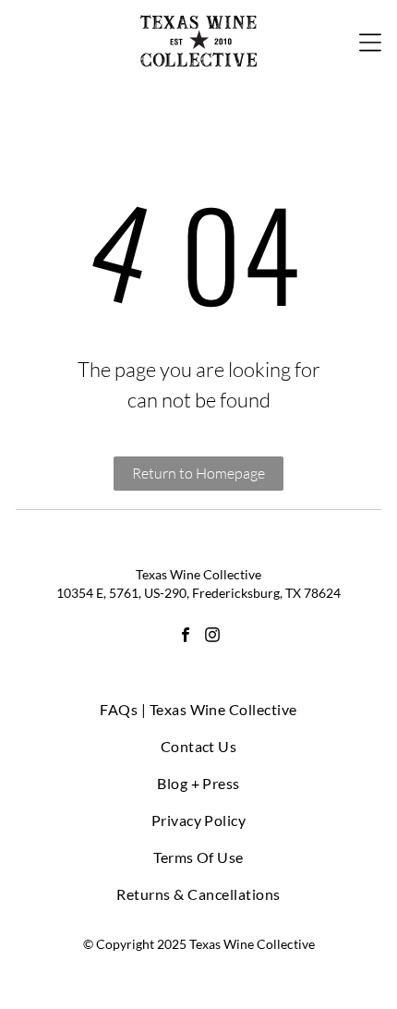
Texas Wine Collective (198, 574)
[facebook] (185, 637)
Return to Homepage (198, 473)
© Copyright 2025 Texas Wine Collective (199, 944)
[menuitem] (198, 709)
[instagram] (212, 637)
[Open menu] (370, 41)
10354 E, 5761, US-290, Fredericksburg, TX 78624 (198, 593)
